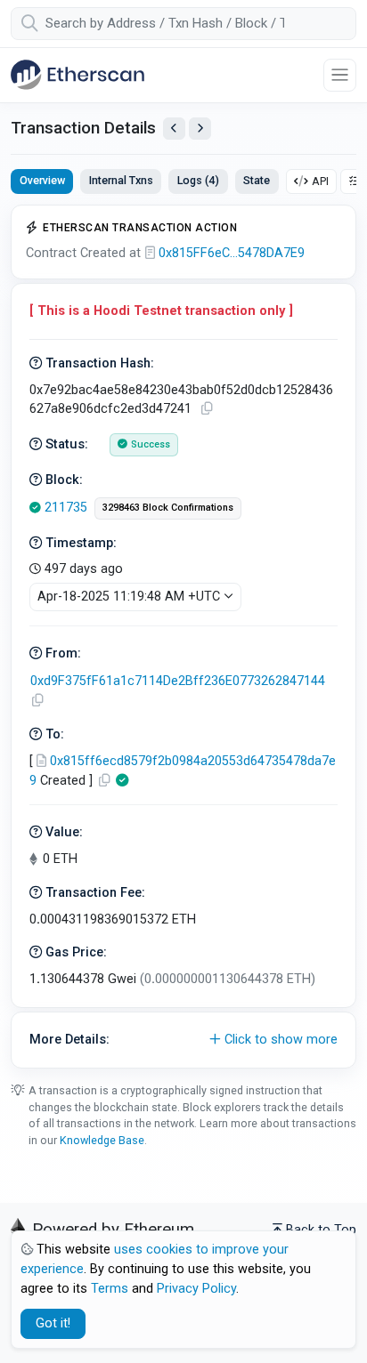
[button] (183, 1040)
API (320, 181)
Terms (109, 1288)
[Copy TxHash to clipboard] (207, 408)
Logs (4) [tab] (198, 180)
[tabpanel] (183, 636)
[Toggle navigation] (339, 75)
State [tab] (256, 180)
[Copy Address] (37, 700)
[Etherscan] (77, 75)
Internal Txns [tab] (121, 180)
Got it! (53, 1323)
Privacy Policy (196, 1288)
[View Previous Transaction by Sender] (174, 128)
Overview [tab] (42, 180)
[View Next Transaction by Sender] (200, 128)
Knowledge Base (102, 1140)
